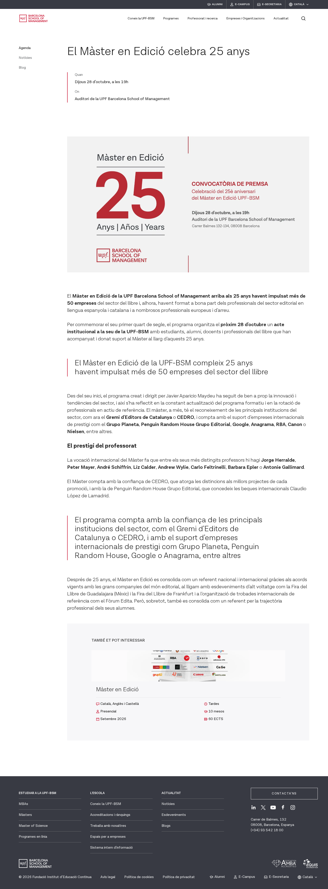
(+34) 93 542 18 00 (267, 830)
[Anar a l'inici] (33, 18)
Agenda (25, 48)
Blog (22, 67)
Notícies (25, 58)
